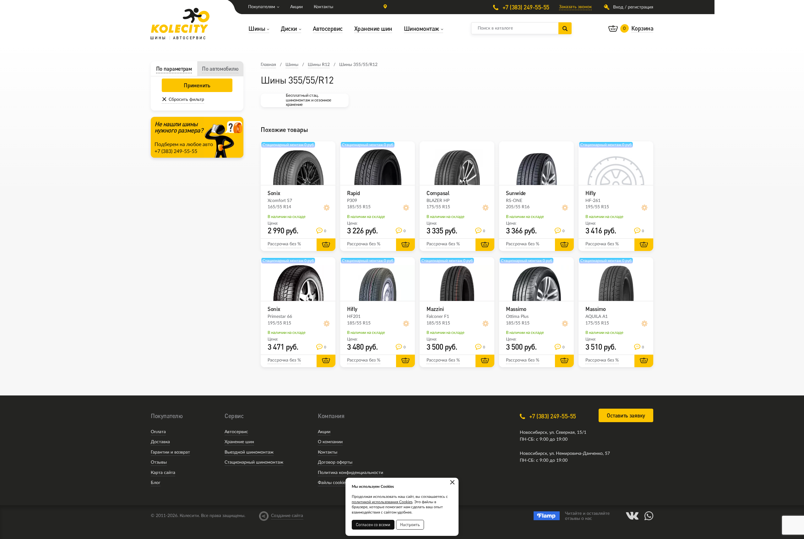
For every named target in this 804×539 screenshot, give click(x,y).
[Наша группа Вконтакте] (632, 515)
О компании (330, 442)
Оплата (158, 432)
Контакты (323, 7)
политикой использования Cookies (382, 502)
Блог (155, 483)
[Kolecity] (180, 20)
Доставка (160, 442)
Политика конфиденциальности (350, 473)
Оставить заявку (626, 415)
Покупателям (261, 7)
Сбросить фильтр (186, 99)
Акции (296, 7)
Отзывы (159, 462)
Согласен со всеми (373, 524)
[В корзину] (326, 244)
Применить (197, 85)
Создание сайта (287, 516)
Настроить (410, 524)
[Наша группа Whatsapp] (648, 515)
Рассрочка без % (284, 244)
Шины (291, 65)
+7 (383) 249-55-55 (525, 7)
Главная (268, 65)
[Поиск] (565, 28)
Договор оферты (335, 462)
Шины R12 (319, 65)
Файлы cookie (331, 483)
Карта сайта (163, 473)
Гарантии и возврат (170, 452)
